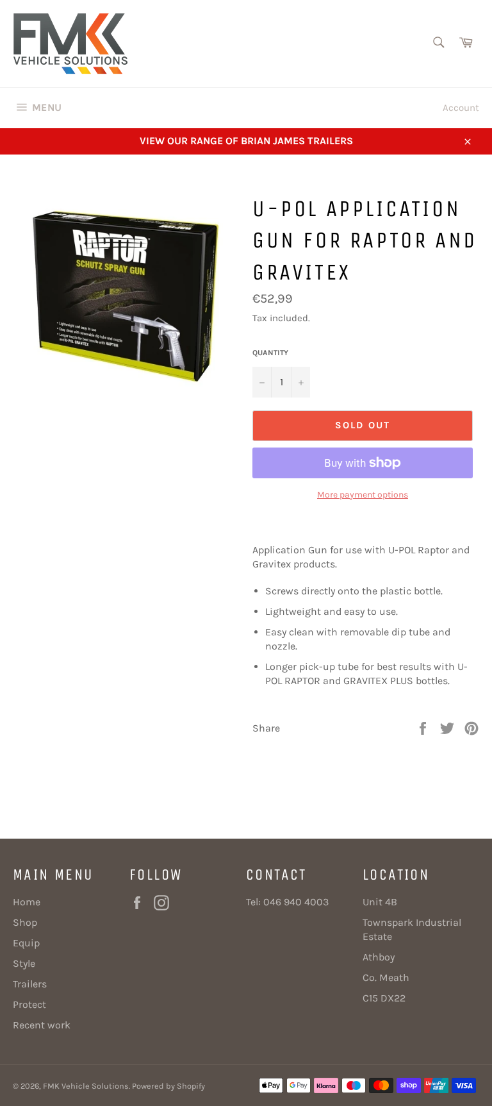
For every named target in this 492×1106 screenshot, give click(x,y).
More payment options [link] (362, 494)
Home (26, 902)
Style (24, 963)
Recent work (41, 1025)
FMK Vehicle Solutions (86, 1086)
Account (461, 107)
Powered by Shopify (168, 1086)
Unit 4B (380, 902)
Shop (25, 922)
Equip (26, 943)
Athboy (379, 957)
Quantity (270, 352)
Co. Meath (386, 977)
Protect (29, 1004)
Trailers (30, 984)
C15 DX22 (384, 998)
